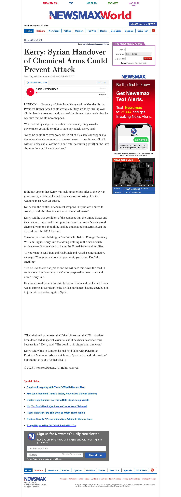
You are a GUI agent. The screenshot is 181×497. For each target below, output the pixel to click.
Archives (94, 478)
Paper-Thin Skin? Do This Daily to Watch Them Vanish (56, 413)
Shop (81, 478)
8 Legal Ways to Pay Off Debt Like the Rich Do (51, 425)
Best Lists (116, 31)
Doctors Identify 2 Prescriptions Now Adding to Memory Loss (59, 419)
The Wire (91, 31)
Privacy (30, 459)
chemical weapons (95, 44)
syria (85, 44)
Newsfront (54, 31)
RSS (87, 478)
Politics (67, 31)
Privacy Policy (115, 478)
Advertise (73, 478)
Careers (104, 478)
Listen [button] (116, 185)
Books (103, 31)
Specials (129, 31)
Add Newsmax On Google (38, 82)
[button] (153, 30)
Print (98, 82)
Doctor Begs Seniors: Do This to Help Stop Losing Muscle (58, 400)
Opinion (79, 31)
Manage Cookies (149, 478)
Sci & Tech (143, 31)
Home (29, 31)
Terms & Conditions (131, 478)
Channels (128, 185)
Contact (63, 478)
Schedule (142, 185)
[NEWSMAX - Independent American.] (90, 15)
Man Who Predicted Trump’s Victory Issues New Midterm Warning (62, 393)
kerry (106, 44)
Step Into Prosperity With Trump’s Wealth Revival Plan (56, 387)
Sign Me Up (95, 455)
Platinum (40, 31)
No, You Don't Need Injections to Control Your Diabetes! (57, 406)
